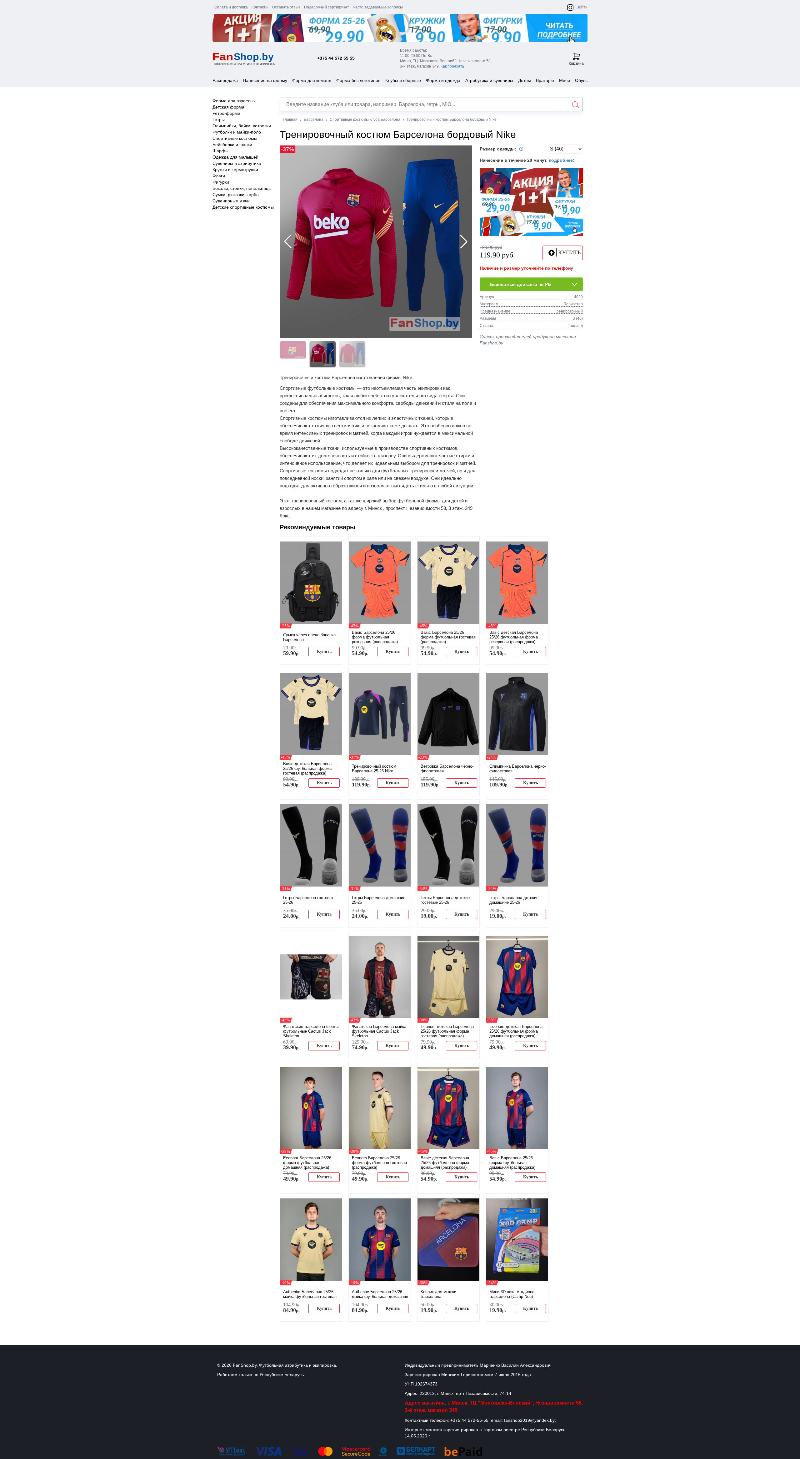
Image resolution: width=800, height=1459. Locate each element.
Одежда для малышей (235, 157)
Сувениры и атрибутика (236, 163)
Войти (582, 7)
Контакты (260, 7)
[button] (464, 241)
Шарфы (220, 150)
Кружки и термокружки (235, 169)
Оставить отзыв (286, 7)
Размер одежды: (499, 148)
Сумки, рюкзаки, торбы (235, 194)
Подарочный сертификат (326, 7)
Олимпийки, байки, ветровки (241, 125)
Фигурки (220, 182)
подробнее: (561, 160)
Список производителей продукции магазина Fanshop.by (528, 339)
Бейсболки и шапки (232, 144)
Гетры (218, 119)
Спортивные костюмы (234, 138)
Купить (324, 651)
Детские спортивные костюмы (243, 207)
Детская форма (228, 106)
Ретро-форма (226, 113)
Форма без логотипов (358, 80)
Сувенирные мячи (231, 200)
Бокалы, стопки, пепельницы (242, 188)
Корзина (576, 63)
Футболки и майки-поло (236, 132)
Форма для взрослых (234, 100)
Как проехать (452, 66)
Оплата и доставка (231, 7)
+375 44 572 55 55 (336, 58)
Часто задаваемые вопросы (378, 7)
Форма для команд (311, 80)
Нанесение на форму (265, 80)
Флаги (218, 175)
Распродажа (225, 80)
